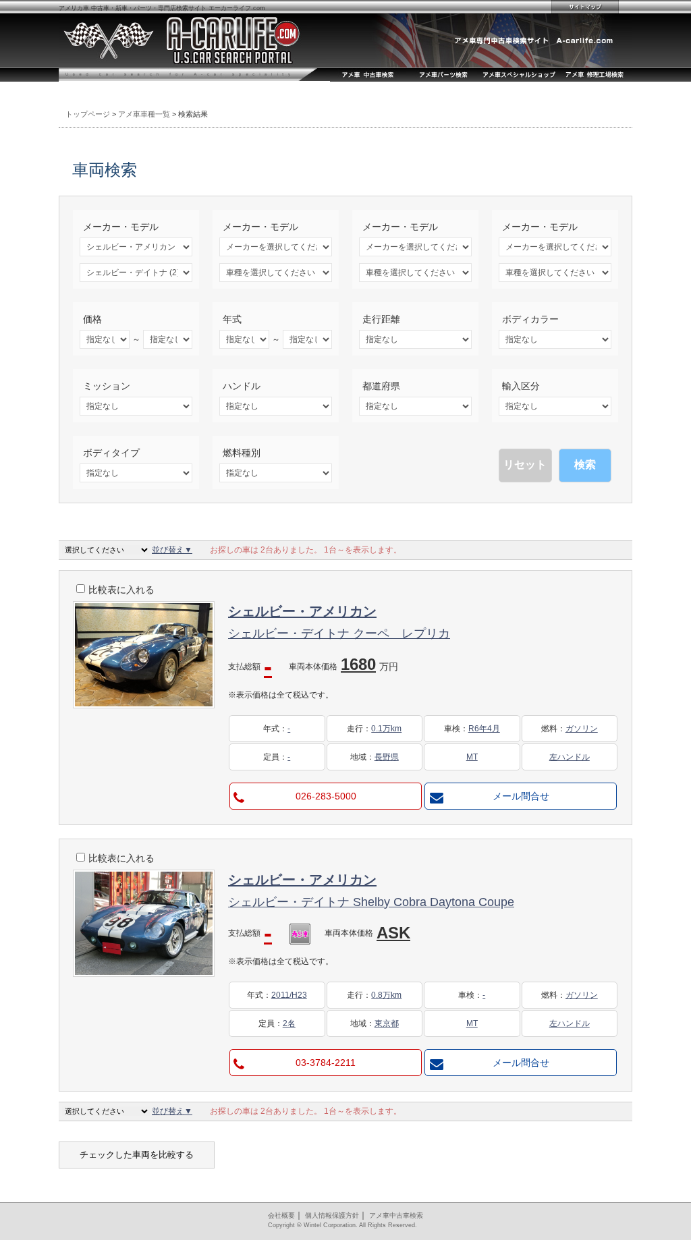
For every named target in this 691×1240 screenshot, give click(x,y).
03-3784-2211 (326, 1062)
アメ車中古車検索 (396, 1215)
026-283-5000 (326, 796)
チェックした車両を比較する (137, 1155)
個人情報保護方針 (332, 1215)
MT (472, 757)
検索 (585, 464)
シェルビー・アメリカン (302, 611)
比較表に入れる (121, 589)
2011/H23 (289, 995)
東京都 (387, 1023)
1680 (369, 664)
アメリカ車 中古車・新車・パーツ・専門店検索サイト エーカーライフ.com (162, 8)
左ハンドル (569, 757)
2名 (289, 1023)
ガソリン (581, 728)
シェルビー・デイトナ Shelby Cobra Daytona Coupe (371, 902)
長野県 (387, 757)
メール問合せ (521, 796)
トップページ (87, 114)
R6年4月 (484, 728)
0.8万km (386, 995)
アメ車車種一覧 (144, 114)
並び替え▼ (172, 550)
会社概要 (281, 1215)
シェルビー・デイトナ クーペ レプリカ (339, 633)
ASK (393, 933)
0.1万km (386, 728)
